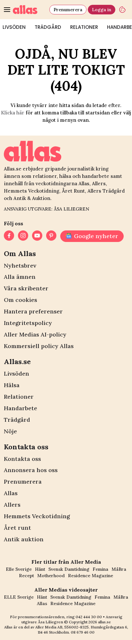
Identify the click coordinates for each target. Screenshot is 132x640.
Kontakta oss (22, 458)
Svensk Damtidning (68, 569)
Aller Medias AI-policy (35, 334)
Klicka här (12, 113)
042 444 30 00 (89, 616)
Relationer (84, 27)
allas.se (104, 621)
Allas (11, 493)
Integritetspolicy (28, 323)
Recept (26, 575)
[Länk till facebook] (9, 236)
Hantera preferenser (33, 311)
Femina (100, 569)
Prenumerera (68, 9)
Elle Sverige (19, 569)
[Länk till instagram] (23, 236)
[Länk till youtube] (37, 236)
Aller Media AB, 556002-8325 (62, 627)
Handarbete (20, 408)
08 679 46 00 (83, 632)
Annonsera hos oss (31, 470)
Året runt (17, 527)
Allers (12, 504)
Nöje (10, 431)
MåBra (118, 569)
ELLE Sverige (19, 597)
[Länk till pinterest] (51, 236)
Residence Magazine (90, 575)
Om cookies (20, 299)
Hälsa (12, 385)
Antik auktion (24, 539)
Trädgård (48, 27)
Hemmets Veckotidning (37, 516)
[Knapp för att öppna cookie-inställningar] (122, 9)
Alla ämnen (20, 276)
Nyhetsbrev (20, 265)
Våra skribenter (26, 288)
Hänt (40, 569)
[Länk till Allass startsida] (30, 9)
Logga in (101, 9)
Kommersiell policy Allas (39, 346)
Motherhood (51, 575)
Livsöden (16, 373)
